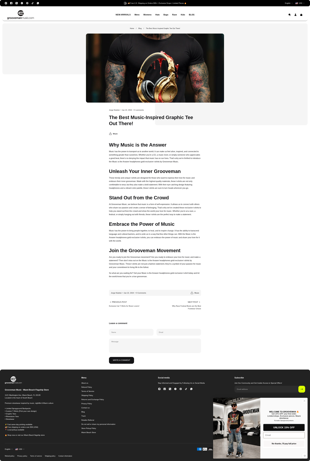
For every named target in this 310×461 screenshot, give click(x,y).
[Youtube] (22, 3)
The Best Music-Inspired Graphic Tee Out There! (163, 28)
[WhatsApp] (38, 3)
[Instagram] (6, 3)
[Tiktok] (32, 3)
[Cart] (301, 14)
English (7, 449)
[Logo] (20, 15)
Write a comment (121, 360)
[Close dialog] (304, 401)
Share (115, 134)
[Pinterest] (27, 3)
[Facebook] (11, 3)
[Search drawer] (290, 14)
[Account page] (295, 14)
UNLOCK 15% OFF (284, 427)
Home (132, 28)
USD (20, 449)
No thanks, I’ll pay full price (284, 444)
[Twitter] (16, 3)
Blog (140, 28)
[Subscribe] (301, 389)
